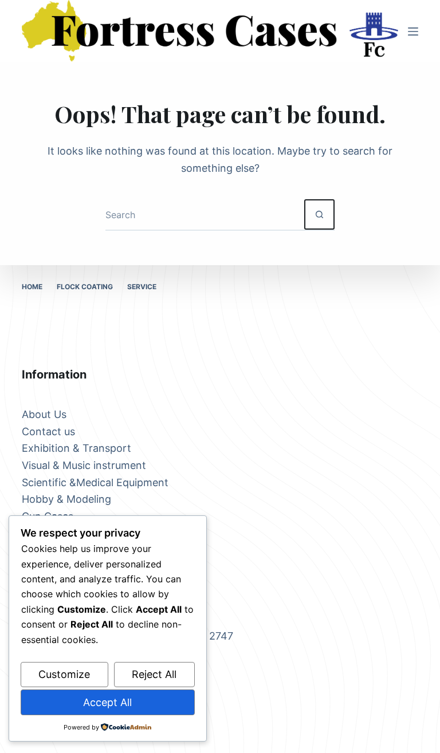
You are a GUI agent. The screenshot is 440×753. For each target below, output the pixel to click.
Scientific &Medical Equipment (95, 482)
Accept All (107, 702)
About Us (44, 414)
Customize (64, 674)
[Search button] (319, 214)
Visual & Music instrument (84, 465)
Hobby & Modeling (66, 499)
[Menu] (413, 31)
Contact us (48, 431)
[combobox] (204, 214)
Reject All (154, 674)
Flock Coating (85, 286)
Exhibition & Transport (76, 448)
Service (141, 286)
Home (32, 286)
